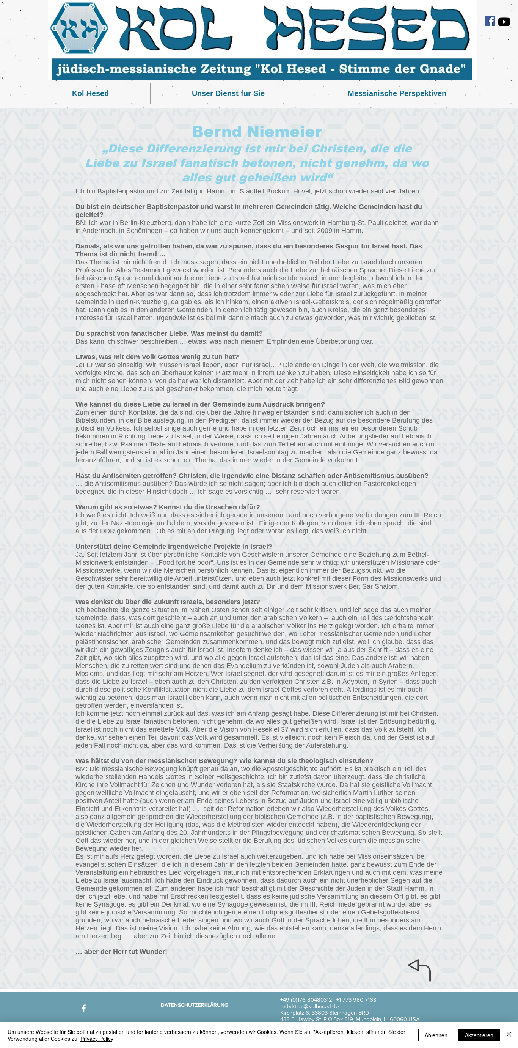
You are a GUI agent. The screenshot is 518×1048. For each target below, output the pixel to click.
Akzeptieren (479, 1035)
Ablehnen (436, 1035)
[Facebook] (490, 21)
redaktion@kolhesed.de (309, 1006)
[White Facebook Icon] (83, 1008)
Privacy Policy (96, 1038)
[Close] (508, 1035)
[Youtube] (504, 22)
